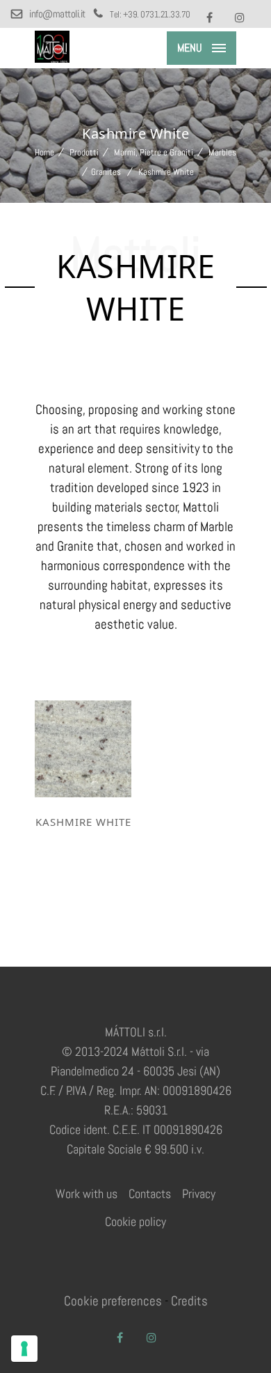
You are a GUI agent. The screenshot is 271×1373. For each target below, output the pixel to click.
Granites (106, 172)
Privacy (198, 1194)
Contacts (150, 1194)
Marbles (222, 152)
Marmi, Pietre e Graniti (153, 152)
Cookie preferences (113, 1301)
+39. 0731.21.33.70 (156, 14)
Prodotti (84, 152)
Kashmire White (83, 822)
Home (44, 152)
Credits (189, 1301)
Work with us (86, 1194)
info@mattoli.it (58, 13)
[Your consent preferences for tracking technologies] (24, 1348)
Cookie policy (135, 1221)
